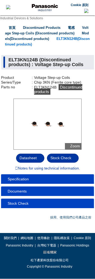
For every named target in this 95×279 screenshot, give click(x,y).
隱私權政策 (62, 238)
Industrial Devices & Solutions (21, 18)
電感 (71, 28)
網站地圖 (27, 238)
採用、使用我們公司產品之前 (70, 217)
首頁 (12, 28)
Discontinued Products (41, 28)
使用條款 (43, 238)
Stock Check (60, 158)
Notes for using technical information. (49, 168)
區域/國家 (49, 252)
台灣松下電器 (46, 245)
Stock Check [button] (18, 203)
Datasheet (28, 158)
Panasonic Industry (19, 245)
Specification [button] (18, 179)
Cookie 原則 (79, 5)
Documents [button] (17, 191)
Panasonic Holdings (74, 245)
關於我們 (10, 238)
